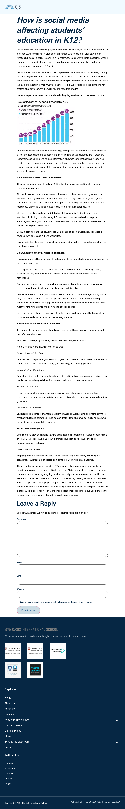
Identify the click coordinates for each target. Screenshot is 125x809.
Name (20, 563)
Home (8, 697)
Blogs (8, 736)
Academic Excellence (17, 719)
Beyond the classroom (17, 741)
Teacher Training (14, 725)
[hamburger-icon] (119, 7)
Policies (9, 747)
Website (20, 589)
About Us (10, 703)
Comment (22, 519)
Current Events (13, 730)
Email (20, 576)
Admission (10, 708)
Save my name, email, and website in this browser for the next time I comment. (56, 602)
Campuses (11, 714)
